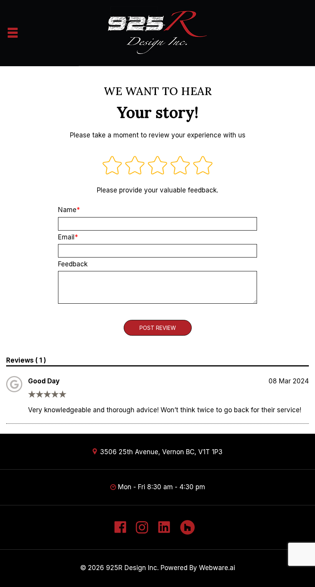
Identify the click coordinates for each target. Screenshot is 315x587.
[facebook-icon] (120, 531)
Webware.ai (217, 568)
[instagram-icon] (142, 531)
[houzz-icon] (187, 531)
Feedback (73, 264)
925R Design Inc (131, 568)
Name (67, 210)
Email (66, 237)
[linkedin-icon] (164, 531)
